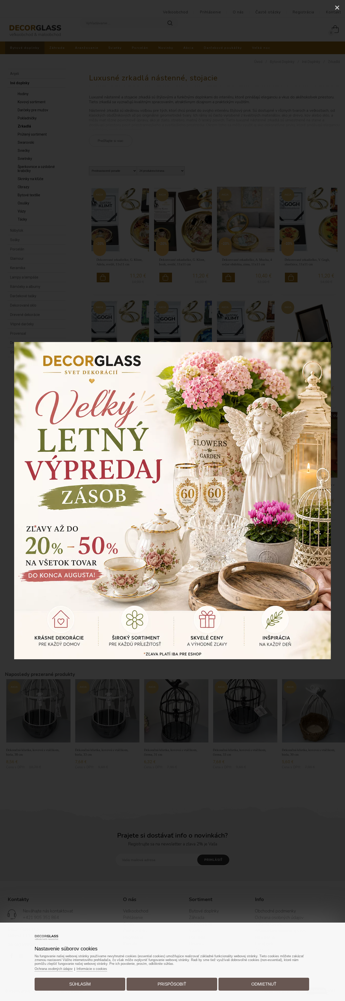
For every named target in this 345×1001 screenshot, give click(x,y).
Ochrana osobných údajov (54, 969)
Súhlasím (80, 984)
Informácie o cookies (92, 969)
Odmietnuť (263, 984)
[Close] (337, 7)
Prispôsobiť (172, 984)
